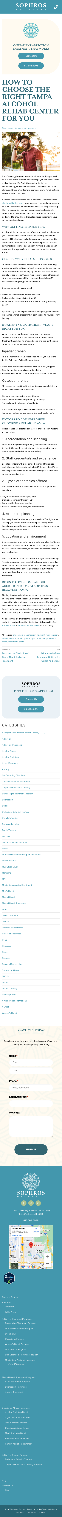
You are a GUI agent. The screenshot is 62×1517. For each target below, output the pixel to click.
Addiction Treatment (26, 128)
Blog (4, 1480)
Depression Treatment (15, 1386)
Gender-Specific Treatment (15, 842)
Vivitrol (5, 1006)
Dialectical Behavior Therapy (15, 812)
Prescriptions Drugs (11, 933)
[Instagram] (31, 1203)
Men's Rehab (8, 891)
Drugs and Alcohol (10, 824)
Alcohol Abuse (9, 751)
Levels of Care (9, 860)
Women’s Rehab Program (17, 1344)
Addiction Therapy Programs (15, 1455)
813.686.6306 (8, 625)
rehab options (23, 638)
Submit (31, 1149)
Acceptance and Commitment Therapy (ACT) (23, 732)
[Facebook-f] (23, 1203)
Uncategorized (9, 994)
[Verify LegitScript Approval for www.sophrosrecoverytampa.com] (9, 1283)
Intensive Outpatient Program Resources (21, 854)
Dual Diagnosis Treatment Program (21, 1354)
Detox (5, 805)
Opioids (5, 921)
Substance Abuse (10, 970)
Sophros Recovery (11, 1297)
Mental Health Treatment (14, 903)
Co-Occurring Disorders (13, 775)
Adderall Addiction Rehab (17, 1438)
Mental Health (8, 897)
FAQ (7, 1490)
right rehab (36, 638)
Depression (7, 799)
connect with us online (29, 625)
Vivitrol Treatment (16, 1364)
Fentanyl (6, 836)
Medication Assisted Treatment (17, 885)
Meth (4, 909)
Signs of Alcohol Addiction (17, 1417)
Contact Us (7, 1485)
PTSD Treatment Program (17, 1381)
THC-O (5, 976)
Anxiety (5, 769)
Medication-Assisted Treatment (20, 1360)
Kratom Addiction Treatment (18, 1443)
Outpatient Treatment (12, 927)
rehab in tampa (9, 638)
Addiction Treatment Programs (16, 1319)
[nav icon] (3, 6)
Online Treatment (10, 915)
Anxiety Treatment (14, 1392)
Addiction (6, 738)
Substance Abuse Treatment (15, 1408)
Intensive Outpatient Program (19, 1328)
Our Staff (9, 1306)
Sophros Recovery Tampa (21, 1509)
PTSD (5, 939)
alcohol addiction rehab (13, 203)
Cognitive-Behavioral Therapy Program (23, 1464)
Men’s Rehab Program (15, 1349)
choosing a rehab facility (24, 635)
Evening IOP (10, 1333)
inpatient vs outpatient (47, 635)
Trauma (5, 982)
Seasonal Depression (12, 964)
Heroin (5, 848)
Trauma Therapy (9, 988)
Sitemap (42, 1512)
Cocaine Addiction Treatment (16, 781)
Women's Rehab (9, 1013)
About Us (6, 1302)
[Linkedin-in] (38, 1203)
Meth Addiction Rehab (15, 1433)
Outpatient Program (14, 1339)
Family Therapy (9, 830)
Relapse (6, 958)
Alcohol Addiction (10, 757)
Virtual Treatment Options (14, 1000)
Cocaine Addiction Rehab (17, 1428)
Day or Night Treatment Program (17, 793)
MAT (4, 878)
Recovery (6, 946)
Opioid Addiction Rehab (16, 1422)
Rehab (5, 952)
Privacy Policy (32, 1512)
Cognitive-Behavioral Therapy (16, 787)
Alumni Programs (10, 763)
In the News (10, 1312)
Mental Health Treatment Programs (19, 1377)
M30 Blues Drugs (10, 866)
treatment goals (16, 641)
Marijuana (6, 872)
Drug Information (10, 818)
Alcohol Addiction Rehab (16, 1412)
